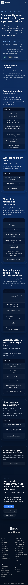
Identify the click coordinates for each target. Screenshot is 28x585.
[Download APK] (16, 532)
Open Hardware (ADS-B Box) (21, 554)
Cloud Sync (3, 544)
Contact (18, 566)
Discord (18, 567)
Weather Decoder (4, 550)
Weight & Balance (4, 548)
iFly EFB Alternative (19, 550)
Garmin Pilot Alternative (20, 540)
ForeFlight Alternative (19, 538)
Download (17, 556)
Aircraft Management (5, 558)
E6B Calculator (4, 546)
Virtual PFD (3, 538)
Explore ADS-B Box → (14, 463)
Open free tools (9, 515)
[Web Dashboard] (19, 532)
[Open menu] (25, 2)
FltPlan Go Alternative (19, 546)
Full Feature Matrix (19, 552)
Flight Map (3, 540)
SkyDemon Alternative (19, 548)
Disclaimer (3, 576)
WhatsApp (19, 571)
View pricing (9, 506)
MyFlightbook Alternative (20, 542)
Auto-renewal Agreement (6, 572)
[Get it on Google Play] (11, 532)
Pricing (16, 560)
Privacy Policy (4, 568)
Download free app (10, 511)
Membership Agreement (6, 570)
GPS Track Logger (4, 554)
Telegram (19, 569)
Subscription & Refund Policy (6, 574)
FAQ (16, 558)
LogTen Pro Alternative (19, 544)
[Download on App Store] (9, 532)
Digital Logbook (4, 542)
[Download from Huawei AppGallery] (14, 532)
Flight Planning (4, 552)
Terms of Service (4, 566)
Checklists (3, 556)
